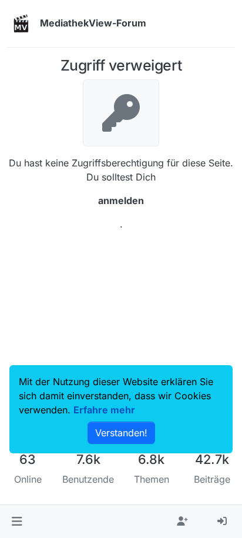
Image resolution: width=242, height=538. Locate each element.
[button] (17, 521)
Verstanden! (121, 433)
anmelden (121, 200)
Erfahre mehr (104, 410)
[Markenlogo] (21, 23)
